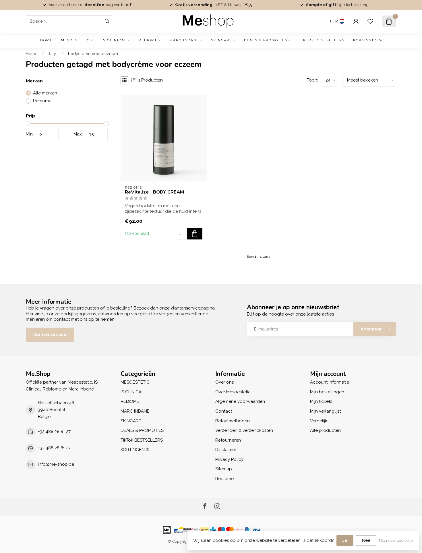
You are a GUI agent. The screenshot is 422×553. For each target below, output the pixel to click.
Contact (223, 411)
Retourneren (228, 440)
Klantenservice (49, 334)
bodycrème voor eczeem (93, 53)
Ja (344, 540)
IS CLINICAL (114, 40)
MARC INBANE (184, 40)
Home (46, 40)
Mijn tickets (321, 401)
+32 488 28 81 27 (54, 431)
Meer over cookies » (396, 540)
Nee (366, 540)
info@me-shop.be (56, 464)
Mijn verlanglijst (325, 411)
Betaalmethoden (232, 421)
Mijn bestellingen (327, 392)
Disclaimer (225, 449)
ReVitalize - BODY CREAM (154, 192)
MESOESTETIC (75, 40)
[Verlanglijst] (370, 21)
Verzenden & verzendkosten (244, 430)
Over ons (224, 382)
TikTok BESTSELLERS (322, 40)
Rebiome (42, 100)
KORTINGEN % (367, 40)
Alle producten (325, 430)
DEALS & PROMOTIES (265, 40)
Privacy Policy (229, 459)
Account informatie (329, 382)
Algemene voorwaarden (240, 401)
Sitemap (223, 468)
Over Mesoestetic (233, 392)
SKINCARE (221, 40)
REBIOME (148, 40)
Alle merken (45, 93)
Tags (52, 53)
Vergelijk (318, 421)
